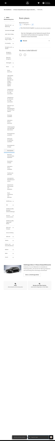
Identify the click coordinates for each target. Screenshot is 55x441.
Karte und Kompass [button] (8, 228)
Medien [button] (6, 249)
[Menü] (5, 3)
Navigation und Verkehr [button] (8, 47)
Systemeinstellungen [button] (9, 30)
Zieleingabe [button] (8, 62)
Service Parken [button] (9, 232)
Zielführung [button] (8, 201)
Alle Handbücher (8, 9)
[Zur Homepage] (27, 3)
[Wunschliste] (38, 3)
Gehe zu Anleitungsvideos (32, 274)
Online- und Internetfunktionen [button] (9, 245)
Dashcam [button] (8, 236)
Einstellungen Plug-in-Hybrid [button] (8, 38)
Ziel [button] (7, 205)
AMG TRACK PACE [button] (9, 34)
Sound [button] (6, 257)
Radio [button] (6, 253)
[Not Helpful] (25, 54)
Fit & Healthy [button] (8, 43)
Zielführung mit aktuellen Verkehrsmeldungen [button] (10, 210)
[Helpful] (20, 54)
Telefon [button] (6, 240)
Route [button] (7, 66)
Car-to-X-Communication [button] (9, 216)
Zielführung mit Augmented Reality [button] (9, 222)
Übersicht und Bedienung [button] (8, 25)
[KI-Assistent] (51, 437)
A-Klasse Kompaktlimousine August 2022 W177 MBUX (24, 9)
